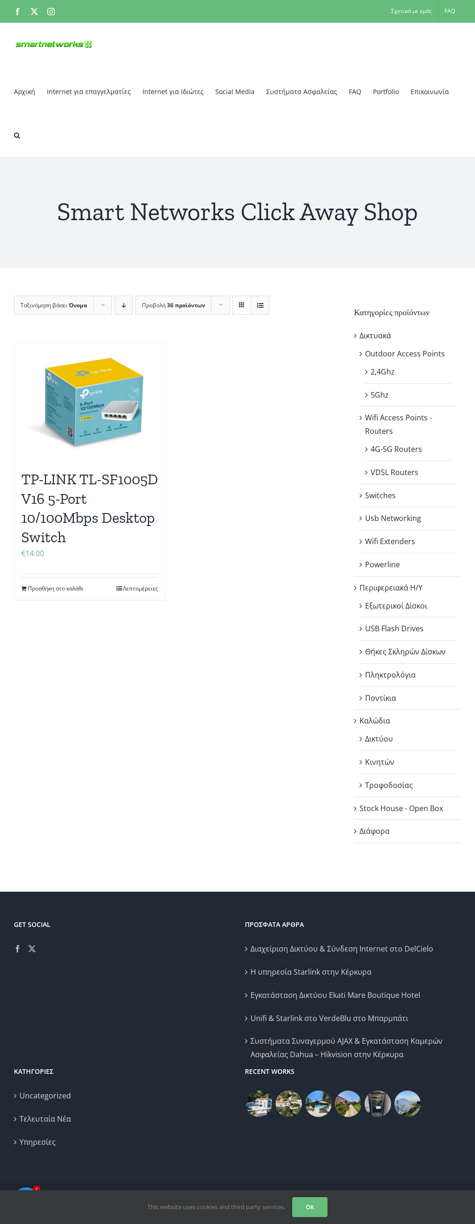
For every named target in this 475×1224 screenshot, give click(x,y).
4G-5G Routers (396, 449)
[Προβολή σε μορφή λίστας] (260, 305)
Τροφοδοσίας (389, 785)
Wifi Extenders (390, 541)
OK (310, 1207)
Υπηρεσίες (37, 1142)
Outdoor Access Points (405, 354)
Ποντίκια (380, 698)
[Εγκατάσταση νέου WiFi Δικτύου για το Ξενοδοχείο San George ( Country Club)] (348, 1103)
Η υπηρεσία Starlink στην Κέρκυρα (311, 972)
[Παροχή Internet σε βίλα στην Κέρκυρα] (407, 1103)
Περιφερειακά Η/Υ (391, 588)
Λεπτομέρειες (140, 588)
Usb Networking (393, 518)
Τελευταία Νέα (45, 1119)
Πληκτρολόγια (390, 675)
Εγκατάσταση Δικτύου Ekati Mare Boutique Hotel (335, 995)
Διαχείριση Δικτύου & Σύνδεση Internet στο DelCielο (341, 949)
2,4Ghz (383, 372)
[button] (17, 135)
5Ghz (380, 395)
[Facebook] (17, 948)
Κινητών (379, 762)
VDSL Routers (394, 472)
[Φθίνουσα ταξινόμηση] (124, 305)
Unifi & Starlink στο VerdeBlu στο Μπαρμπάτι (329, 1018)
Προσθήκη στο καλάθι (55, 588)
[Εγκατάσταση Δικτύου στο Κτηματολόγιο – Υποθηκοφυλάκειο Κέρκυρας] (378, 1103)
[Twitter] (32, 948)
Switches (380, 495)
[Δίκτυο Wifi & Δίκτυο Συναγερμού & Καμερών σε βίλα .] (259, 1103)
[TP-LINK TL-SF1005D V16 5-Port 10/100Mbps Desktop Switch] (89, 402)
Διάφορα (374, 831)
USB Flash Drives (394, 628)
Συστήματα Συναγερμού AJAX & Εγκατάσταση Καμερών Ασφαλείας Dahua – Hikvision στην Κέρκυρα (346, 1047)
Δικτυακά (375, 335)
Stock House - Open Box (401, 808)
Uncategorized (45, 1096)
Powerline (382, 564)
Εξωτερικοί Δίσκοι (396, 606)
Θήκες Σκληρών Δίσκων (405, 652)
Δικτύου (379, 739)
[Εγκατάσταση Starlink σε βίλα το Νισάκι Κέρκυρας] (318, 1103)
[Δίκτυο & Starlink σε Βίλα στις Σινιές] (288, 1103)
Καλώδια (374, 721)
